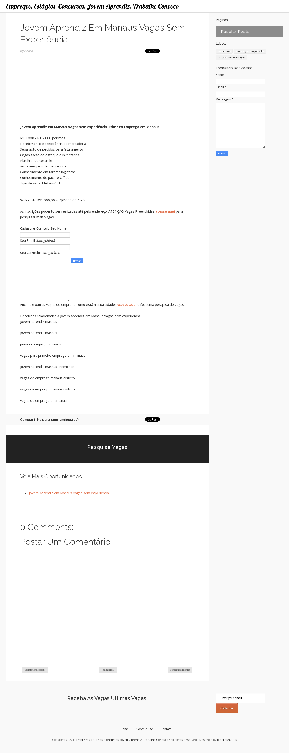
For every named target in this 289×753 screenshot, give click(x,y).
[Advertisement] (107, 92)
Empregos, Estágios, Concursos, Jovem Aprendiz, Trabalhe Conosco (92, 6)
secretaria (224, 51)
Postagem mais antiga (180, 670)
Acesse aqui (126, 304)
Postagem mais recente (35, 670)
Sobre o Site (144, 729)
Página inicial (108, 670)
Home (125, 729)
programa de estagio (231, 57)
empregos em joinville (250, 51)
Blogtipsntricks (227, 740)
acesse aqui (165, 211)
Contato (166, 729)
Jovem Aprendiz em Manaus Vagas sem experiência (69, 492)
